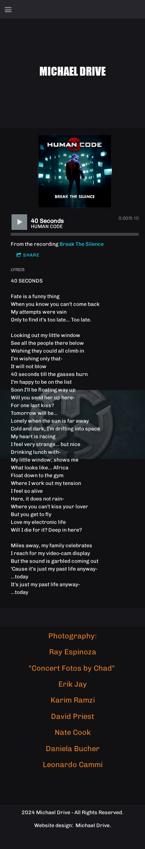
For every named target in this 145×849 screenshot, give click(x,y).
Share (31, 255)
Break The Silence (81, 244)
